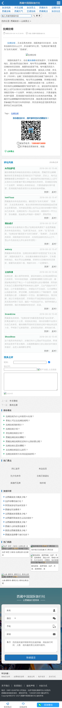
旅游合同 (31, 676)
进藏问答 (56, 7)
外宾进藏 (18, 7)
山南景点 (25, 21)
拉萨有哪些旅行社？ (13, 501)
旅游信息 (56, 11)
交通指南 (31, 11)
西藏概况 (43, 11)
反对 (54, 192)
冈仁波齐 (16, 468)
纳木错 (43, 483)
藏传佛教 (32, 60)
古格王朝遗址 (43, 476)
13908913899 (38, 143)
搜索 (37, 16)
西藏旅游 (15, 21)
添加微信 (48, 704)
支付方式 (52, 676)
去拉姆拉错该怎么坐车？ (15, 449)
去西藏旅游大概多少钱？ (15, 497)
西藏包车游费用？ (12, 509)
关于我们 (5, 685)
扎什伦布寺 (16, 476)
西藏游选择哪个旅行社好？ (16, 534)
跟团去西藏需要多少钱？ (15, 530)
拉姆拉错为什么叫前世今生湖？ (18, 416)
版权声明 (31, 685)
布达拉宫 (43, 468)
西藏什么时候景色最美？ (15, 526)
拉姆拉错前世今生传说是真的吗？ (19, 454)
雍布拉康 (14, 405)
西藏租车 (43, 7)
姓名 (9, 610)
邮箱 (9, 634)
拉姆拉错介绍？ (11, 429)
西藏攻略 (6, 11)
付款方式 (43, 685)
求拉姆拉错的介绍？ (13, 433)
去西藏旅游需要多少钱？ (15, 513)
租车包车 (41, 676)
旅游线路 (6, 7)
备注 (9, 642)
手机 (9, 626)
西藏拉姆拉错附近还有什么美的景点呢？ (22, 441)
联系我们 (18, 685)
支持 (46, 192)
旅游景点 (31, 7)
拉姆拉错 (11, 43)
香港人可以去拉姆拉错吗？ (16, 420)
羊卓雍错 (14, 401)
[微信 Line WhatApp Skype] (11, 618)
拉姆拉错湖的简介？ (13, 424)
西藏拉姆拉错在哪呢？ (14, 437)
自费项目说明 (19, 676)
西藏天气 (18, 11)
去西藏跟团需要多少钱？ (15, 522)
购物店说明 (5, 676)
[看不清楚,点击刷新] (47, 369)
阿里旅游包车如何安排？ (15, 505)
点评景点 (9, 151)
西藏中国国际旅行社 (29, 2)
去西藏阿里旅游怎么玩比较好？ (18, 518)
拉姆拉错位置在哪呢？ (14, 445)
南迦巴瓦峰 (16, 483)
